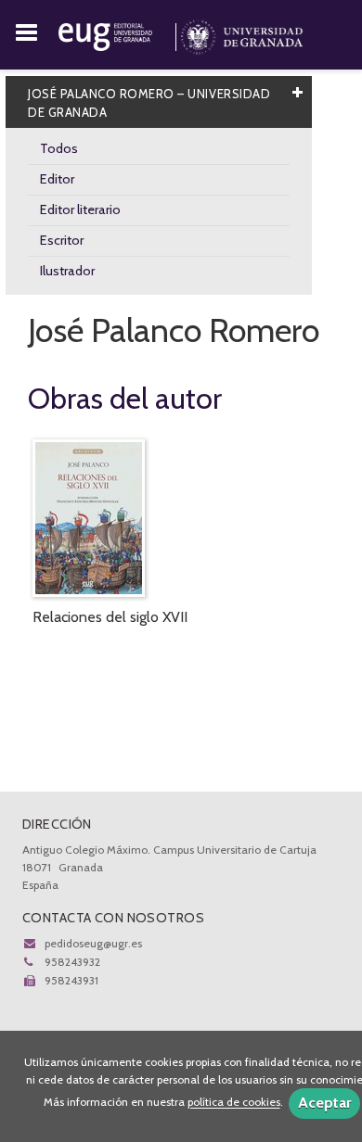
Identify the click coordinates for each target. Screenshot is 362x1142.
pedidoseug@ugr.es (93, 943)
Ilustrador (67, 270)
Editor (57, 179)
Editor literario (80, 209)
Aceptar (324, 1102)
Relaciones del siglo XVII (109, 617)
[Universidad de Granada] (242, 33)
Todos (59, 148)
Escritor (62, 240)
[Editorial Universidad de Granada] (119, 33)
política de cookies (233, 1103)
